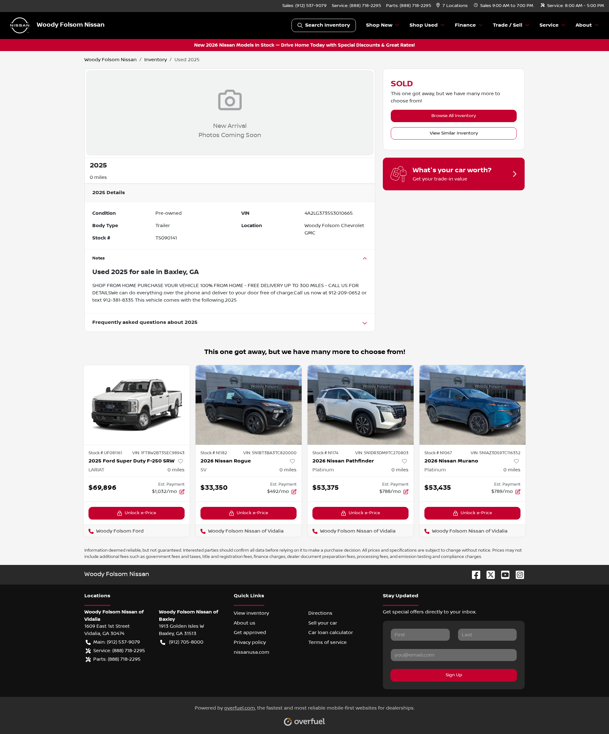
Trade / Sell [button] (507, 25)
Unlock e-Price (140, 512)
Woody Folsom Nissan (110, 59)
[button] (452, 6)
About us (244, 623)
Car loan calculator (330, 632)
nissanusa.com (251, 652)
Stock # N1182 (213, 452)
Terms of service (327, 642)
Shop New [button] (379, 25)
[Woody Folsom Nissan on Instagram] (517, 574)
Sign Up (454, 675)
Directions (320, 613)
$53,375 (325, 488)
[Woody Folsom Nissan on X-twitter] (488, 574)
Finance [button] (465, 25)
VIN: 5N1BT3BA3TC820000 (270, 452)
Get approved (250, 632)
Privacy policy (250, 642)
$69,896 (102, 488)
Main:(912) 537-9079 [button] (116, 642)
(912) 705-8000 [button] (186, 642)
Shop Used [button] (423, 25)
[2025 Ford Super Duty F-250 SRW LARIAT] (136, 405)
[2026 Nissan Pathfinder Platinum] (360, 405)
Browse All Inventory (453, 115)
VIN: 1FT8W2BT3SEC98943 (158, 452)
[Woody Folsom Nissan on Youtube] (502, 574)
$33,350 (213, 488)
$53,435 (437, 488)
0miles (176, 470)
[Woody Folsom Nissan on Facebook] (473, 574)
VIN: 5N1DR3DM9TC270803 (382, 452)
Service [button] (549, 25)
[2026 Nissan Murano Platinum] (472, 405)
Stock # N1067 (438, 452)
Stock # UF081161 (105, 452)
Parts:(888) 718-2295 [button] (117, 659)
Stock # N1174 (325, 452)
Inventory (155, 59)
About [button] (584, 25)
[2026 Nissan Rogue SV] (248, 405)
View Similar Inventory (454, 133)
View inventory (251, 613)
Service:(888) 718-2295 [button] (119, 650)
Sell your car (322, 623)
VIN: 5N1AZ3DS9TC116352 (496, 452)
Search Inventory (327, 25)
